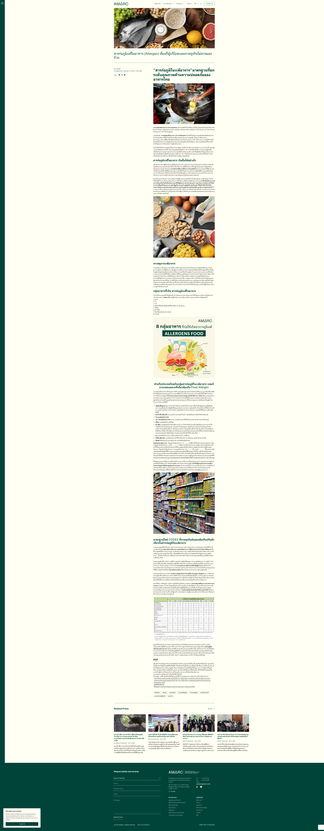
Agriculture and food (174, 800)
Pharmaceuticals (173, 805)
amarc (165, 692)
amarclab (172, 692)
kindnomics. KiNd (159, 682)
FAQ (197, 815)
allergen (157, 692)
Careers (198, 812)
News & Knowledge (201, 807)
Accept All (22, 824)
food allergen (183, 692)
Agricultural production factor (177, 802)
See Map (173, 791)
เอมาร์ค (170, 696)
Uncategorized (118, 71)
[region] (21, 818)
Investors (179, 4)
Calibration (172, 810)
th (196, 6)
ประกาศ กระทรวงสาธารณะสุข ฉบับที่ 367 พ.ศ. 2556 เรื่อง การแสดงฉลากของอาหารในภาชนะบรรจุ (182, 680)
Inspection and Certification (176, 812)
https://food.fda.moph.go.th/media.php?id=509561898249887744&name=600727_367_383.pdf (183, 458)
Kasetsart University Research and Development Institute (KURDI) (174, 687)
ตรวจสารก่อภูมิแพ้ (160, 696)
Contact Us (209, 4)
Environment (172, 807)
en (196, 9)
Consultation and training (176, 815)
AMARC (121, 3)
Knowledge (117, 69)
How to (189, 4)
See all (210, 709)
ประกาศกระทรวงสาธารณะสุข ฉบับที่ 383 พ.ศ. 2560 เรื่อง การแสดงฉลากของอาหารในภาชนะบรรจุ (182, 678)
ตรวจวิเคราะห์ (204, 692)
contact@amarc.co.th (203, 784)
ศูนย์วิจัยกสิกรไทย (159, 684)
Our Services (167, 4)
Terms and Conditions (143, 825)
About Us (157, 4)
